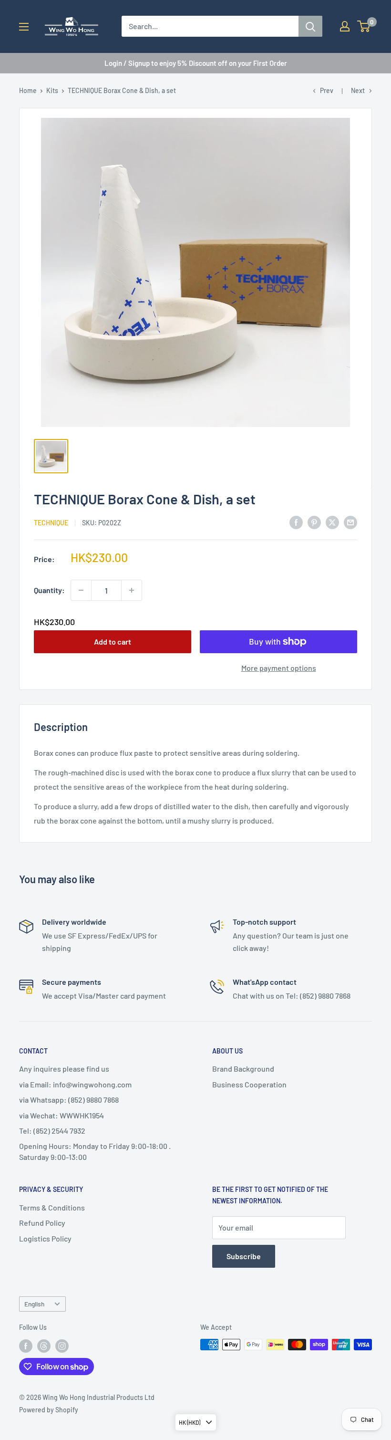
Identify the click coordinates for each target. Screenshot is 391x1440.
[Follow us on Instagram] (62, 1345)
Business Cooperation (249, 1084)
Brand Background (243, 1068)
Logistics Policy (45, 1238)
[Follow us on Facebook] (25, 1345)
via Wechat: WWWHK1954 (61, 1115)
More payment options (278, 667)
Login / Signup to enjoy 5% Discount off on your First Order (195, 63)
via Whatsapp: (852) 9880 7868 (69, 1099)
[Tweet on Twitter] (332, 521)
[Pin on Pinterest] (314, 521)
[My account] (345, 26)
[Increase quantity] (132, 590)
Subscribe (243, 1256)
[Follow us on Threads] (44, 1345)
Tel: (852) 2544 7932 (52, 1130)
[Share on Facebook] (296, 521)
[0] (364, 26)
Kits (52, 90)
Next (358, 90)
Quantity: (49, 590)
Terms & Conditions (52, 1207)
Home (28, 90)
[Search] (310, 26)
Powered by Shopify (48, 1410)
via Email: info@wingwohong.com (75, 1084)
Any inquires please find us (64, 1068)
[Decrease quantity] (81, 590)
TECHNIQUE (51, 523)
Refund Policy (42, 1222)
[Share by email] (350, 521)
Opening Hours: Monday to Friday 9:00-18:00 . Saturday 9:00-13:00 (95, 1151)
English (34, 1304)
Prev (326, 90)
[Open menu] (24, 27)
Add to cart (112, 641)
